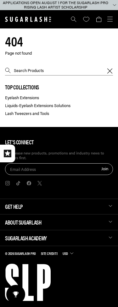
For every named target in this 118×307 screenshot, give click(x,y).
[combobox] (59, 70)
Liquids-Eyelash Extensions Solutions (37, 105)
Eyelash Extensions (22, 97)
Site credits (49, 253)
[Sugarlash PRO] (28, 19)
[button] (98, 19)
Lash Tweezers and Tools (27, 113)
